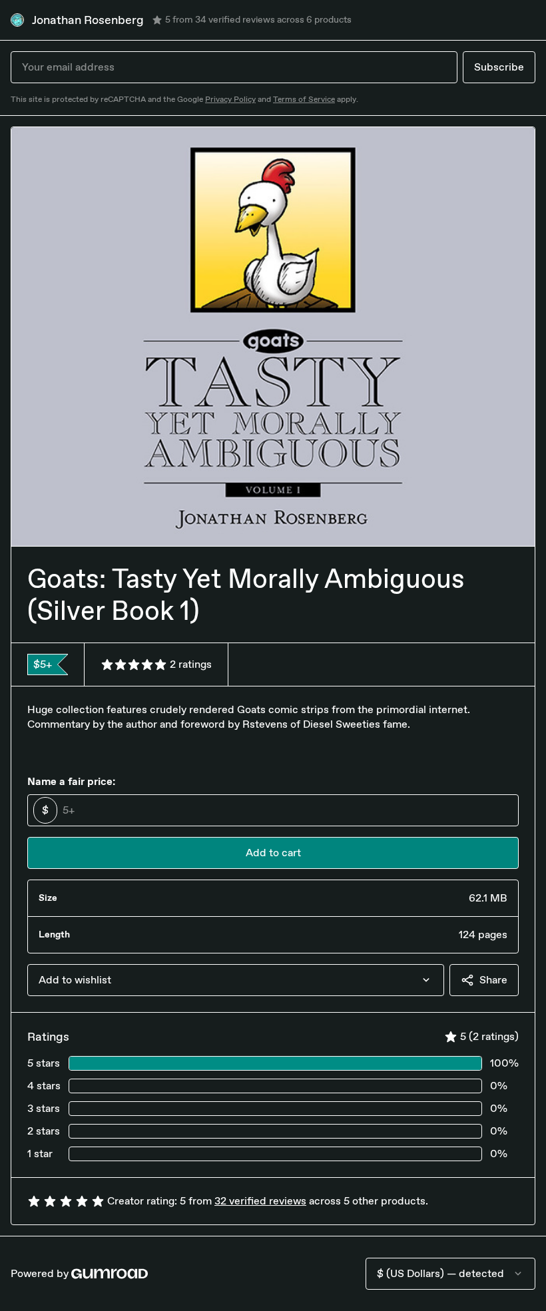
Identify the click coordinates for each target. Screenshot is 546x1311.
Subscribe (499, 67)
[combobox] (235, 980)
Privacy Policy (230, 99)
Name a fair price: (71, 781)
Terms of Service (304, 99)
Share (493, 979)
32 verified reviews (260, 1200)
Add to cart (273, 852)
